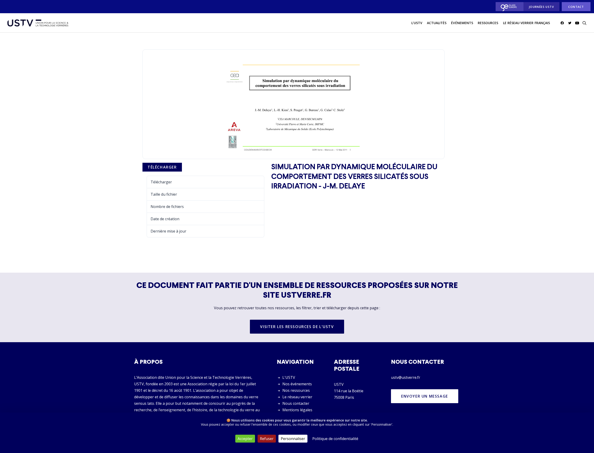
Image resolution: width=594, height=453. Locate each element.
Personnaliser (293, 438)
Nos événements (297, 383)
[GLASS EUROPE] (508, 6)
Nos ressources (296, 390)
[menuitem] (508, 6)
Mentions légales (297, 409)
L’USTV (416, 23)
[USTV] (37, 22)
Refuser (267, 438)
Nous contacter (295, 403)
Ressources (488, 23)
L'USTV (288, 377)
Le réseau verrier (297, 396)
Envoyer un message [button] (424, 396)
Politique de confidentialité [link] (335, 438)
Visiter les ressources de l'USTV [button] (297, 326)
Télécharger (162, 167)
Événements (462, 23)
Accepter (245, 438)
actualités (437, 23)
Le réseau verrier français (526, 23)
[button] (563, 23)
